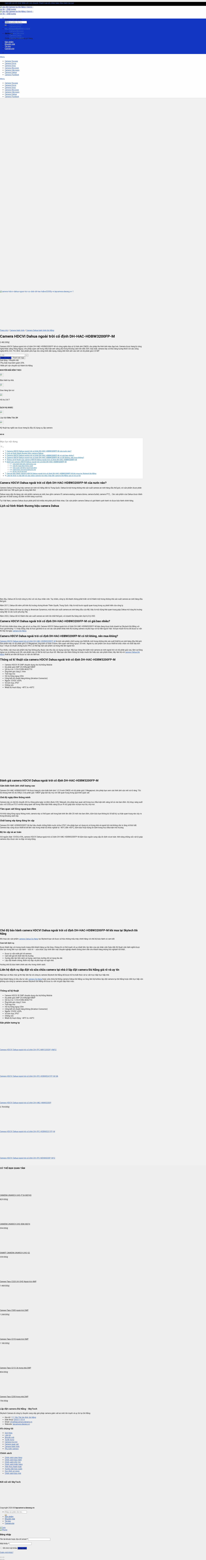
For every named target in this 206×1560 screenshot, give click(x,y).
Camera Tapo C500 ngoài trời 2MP (14, 1310)
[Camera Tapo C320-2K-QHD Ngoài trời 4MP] (10, 1277)
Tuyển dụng (9, 1440)
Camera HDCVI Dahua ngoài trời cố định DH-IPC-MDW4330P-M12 (27, 1158)
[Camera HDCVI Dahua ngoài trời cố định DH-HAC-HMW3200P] (10, 1098)
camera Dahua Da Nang (28, 939)
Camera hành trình (17, 330)
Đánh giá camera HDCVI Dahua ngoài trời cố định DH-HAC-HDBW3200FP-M (37, 462)
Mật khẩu (4, 1543)
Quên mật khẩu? (6, 1552)
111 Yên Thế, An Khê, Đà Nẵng (23, 1417)
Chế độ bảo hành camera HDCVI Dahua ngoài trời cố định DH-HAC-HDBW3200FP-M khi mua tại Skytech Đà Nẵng (51, 474)
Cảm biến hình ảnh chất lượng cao (24, 464)
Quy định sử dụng (12, 1471)
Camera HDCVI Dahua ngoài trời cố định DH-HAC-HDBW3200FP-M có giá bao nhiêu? (40, 455)
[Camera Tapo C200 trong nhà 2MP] (10, 1392)
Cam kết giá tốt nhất (13, 3)
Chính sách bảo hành (13, 1460)
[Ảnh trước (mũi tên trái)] (1, 1559)
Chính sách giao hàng (13, 1457)
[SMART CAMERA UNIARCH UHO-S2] (10, 1249)
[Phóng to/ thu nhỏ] (3, 1557)
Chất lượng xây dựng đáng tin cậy (24, 470)
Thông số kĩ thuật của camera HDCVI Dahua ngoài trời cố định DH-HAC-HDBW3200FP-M (42, 460)
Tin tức (8, 46)
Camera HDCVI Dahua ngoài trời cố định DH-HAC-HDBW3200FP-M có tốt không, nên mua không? (45, 458)
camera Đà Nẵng (19, 631)
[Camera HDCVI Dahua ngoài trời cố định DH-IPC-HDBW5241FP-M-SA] (10, 1072)
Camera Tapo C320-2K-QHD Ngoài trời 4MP (18, 1281)
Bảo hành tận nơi (67, 3)
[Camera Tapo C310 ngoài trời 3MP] (10, 1335)
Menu (7, 22)
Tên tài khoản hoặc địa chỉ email (14, 1539)
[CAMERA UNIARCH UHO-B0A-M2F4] (10, 1220)
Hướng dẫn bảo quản (13, 1469)
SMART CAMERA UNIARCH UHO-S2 (15, 1253)
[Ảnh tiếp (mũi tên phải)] (3, 1559)
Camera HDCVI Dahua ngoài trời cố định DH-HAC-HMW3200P (25, 1103)
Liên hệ (8, 1435)
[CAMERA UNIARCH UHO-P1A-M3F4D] (10, 1191)
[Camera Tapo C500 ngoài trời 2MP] (10, 1306)
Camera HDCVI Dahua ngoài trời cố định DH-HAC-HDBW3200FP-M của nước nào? (39, 451)
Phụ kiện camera (11, 1449)
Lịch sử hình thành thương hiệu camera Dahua (25, 453)
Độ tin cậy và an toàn (20, 471)
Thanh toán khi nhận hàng (49, 3)
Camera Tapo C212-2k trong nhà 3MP (15, 1368)
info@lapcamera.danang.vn (21, 1422)
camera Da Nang (35, 979)
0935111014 (19, 1419)
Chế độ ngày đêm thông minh (23, 466)
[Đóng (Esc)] (1, 1557)
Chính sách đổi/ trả (13, 1462)
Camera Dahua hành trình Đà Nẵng (40, 330)
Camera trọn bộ (11, 1442)
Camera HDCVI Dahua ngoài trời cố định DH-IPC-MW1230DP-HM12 (28, 1050)
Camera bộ (9, 49)
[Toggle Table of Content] (2, 447)
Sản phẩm (9, 42)
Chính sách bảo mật (13, 1473)
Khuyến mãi (10, 44)
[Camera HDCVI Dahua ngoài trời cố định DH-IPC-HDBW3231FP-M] (10, 1127)
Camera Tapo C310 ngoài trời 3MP (14, 1339)
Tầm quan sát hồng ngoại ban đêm (25, 468)
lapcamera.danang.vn (21, 1424)
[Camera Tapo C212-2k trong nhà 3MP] (10, 1364)
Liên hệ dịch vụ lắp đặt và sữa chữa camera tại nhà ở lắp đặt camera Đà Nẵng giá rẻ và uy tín (44, 476)
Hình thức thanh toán (13, 1466)
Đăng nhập (22, 1548)
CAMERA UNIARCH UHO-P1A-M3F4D (15, 1195)
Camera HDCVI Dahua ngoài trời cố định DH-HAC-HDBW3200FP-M (28, 641)
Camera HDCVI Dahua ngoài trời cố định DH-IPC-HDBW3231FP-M (27, 1131)
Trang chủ (4, 330)
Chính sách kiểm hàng (14, 1464)
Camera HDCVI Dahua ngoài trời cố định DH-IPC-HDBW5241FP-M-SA (29, 1076)
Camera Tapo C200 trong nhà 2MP (14, 1397)
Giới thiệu (8, 1433)
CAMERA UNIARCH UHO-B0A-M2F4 (15, 1224)
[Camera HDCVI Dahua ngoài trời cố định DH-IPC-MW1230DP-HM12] (10, 1045)
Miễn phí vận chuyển (30, 3)
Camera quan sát (12, 1444)
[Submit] (6, 25)
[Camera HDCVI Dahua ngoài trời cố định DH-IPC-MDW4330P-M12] (10, 1154)
